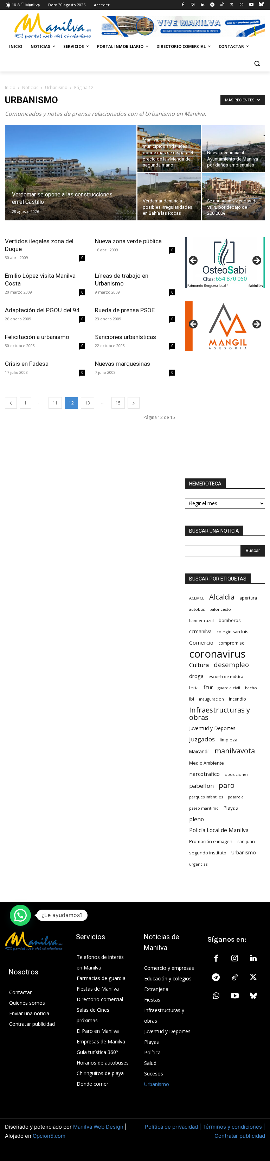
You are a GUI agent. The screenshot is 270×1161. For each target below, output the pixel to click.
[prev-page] (11, 403)
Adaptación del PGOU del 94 (42, 310)
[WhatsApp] (242, 5)
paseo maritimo (204, 808)
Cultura (199, 665)
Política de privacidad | (173, 1126)
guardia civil (229, 687)
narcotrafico (204, 773)
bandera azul (201, 620)
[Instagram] (193, 5)
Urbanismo (56, 87)
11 (55, 403)
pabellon (201, 785)
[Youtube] (251, 5)
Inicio (10, 87)
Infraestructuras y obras (219, 713)
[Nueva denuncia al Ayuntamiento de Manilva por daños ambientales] (233, 148)
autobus (197, 609)
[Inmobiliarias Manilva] (183, 26)
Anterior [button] (193, 261)
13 (87, 403)
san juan (246, 842)
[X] (232, 5)
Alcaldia (221, 597)
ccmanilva (200, 631)
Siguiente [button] (256, 261)
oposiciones (236, 774)
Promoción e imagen (210, 841)
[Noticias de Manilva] (53, 26)
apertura (248, 598)
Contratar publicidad (239, 1135)
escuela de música (225, 676)
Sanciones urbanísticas (125, 336)
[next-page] (134, 403)
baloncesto (220, 609)
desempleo (231, 665)
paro (226, 785)
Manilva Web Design (98, 1126)
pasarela (236, 796)
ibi (191, 699)
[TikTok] (222, 5)
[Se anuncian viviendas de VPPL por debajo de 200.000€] (233, 196)
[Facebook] (183, 5)
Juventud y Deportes (212, 728)
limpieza (228, 739)
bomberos (230, 620)
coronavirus (217, 654)
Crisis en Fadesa (27, 363)
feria (194, 688)
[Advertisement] (225, 415)
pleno (196, 819)
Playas (231, 808)
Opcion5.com (49, 1135)
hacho (251, 687)
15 (118, 403)
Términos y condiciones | (233, 1126)
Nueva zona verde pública (128, 241)
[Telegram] (212, 5)
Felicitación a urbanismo (37, 336)
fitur (208, 687)
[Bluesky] (261, 5)
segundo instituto (207, 852)
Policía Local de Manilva (219, 830)
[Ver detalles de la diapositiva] (225, 326)
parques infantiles (206, 796)
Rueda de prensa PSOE (125, 310)
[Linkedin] (202, 5)
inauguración (211, 699)
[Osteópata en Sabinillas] (225, 262)
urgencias (198, 864)
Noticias (30, 87)
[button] (257, 63)
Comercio (201, 642)
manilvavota (234, 750)
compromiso (231, 643)
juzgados (202, 739)
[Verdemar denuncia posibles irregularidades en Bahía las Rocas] (169, 196)
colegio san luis (232, 632)
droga (196, 675)
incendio (237, 699)
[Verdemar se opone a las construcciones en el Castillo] (70, 182)
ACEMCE (196, 598)
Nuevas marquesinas (122, 363)
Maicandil (199, 751)
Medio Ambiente (206, 763)
